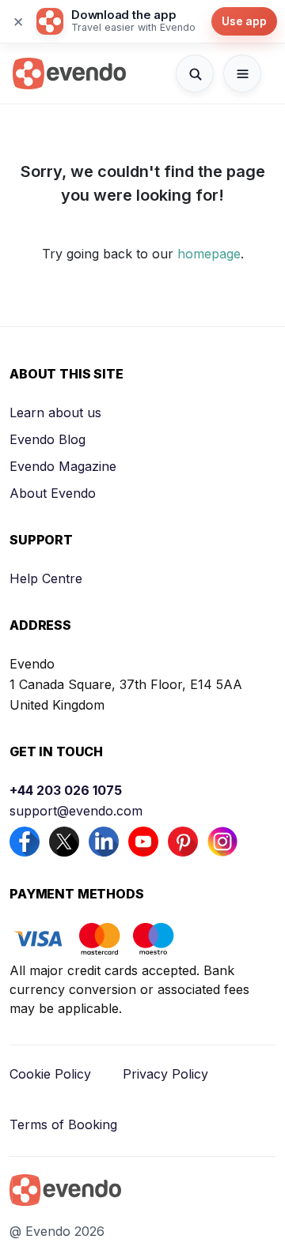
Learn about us (55, 412)
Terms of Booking (63, 1124)
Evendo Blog (48, 439)
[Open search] (195, 73)
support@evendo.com (76, 811)
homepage (209, 254)
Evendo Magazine (63, 466)
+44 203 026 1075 (66, 790)
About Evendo (53, 493)
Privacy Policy (165, 1074)
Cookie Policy (50, 1074)
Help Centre (46, 578)
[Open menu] (242, 73)
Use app (244, 21)
